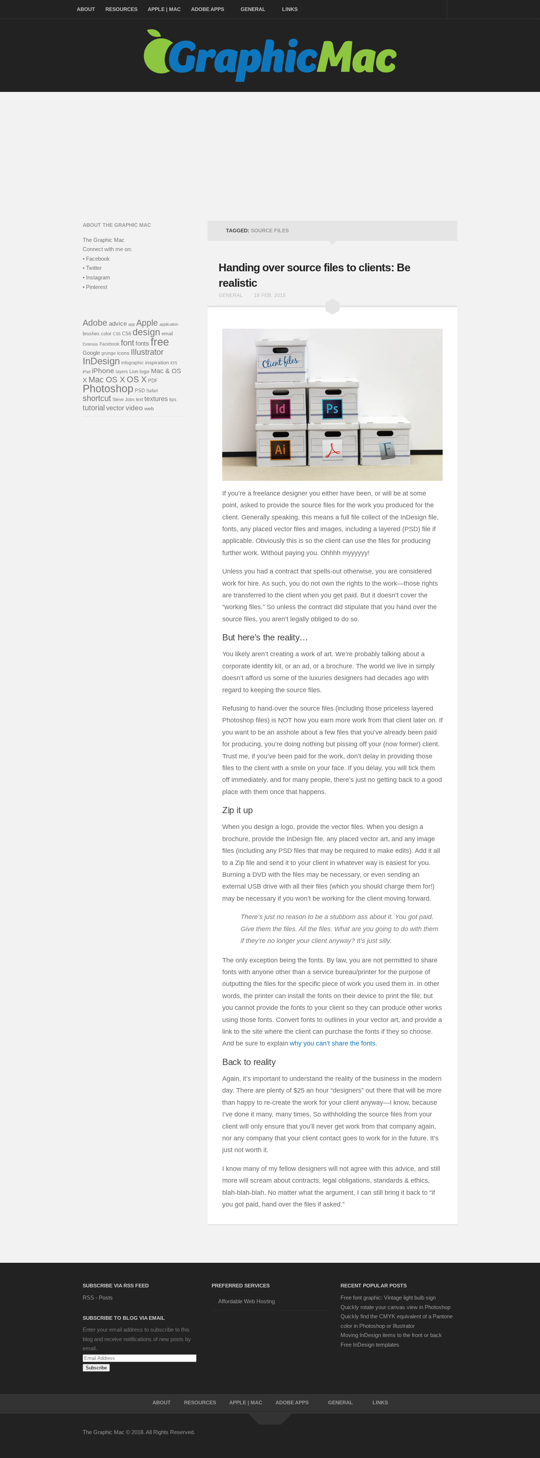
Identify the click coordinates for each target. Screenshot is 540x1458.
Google (91, 353)
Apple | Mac (164, 9)
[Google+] (426, 1437)
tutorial (94, 407)
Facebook (109, 344)
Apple (147, 323)
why (296, 1043)
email (167, 333)
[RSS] (452, 1437)
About (86, 9)
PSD (140, 390)
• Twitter (92, 268)
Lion (133, 371)
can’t (323, 1043)
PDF (153, 380)
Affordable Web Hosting (246, 1301)
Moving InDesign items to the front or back (391, 1335)
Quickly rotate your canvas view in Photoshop (395, 1307)
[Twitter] (399, 1437)
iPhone (103, 371)
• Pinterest (95, 287)
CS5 (116, 334)
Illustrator (147, 352)
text (139, 399)
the (354, 1043)
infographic (132, 362)
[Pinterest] (412, 1437)
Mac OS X (107, 379)
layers (122, 371)
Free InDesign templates (370, 1344)
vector (115, 408)
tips (172, 399)
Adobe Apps (207, 9)
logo (145, 371)
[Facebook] (386, 1437)
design (146, 332)
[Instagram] (439, 1437)
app (131, 324)
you (308, 1043)
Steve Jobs (123, 399)
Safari (152, 390)
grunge (108, 353)
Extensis (90, 344)
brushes (91, 333)
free (160, 342)
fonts (368, 1043)
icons (123, 353)
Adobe (95, 323)
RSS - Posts (98, 1297)
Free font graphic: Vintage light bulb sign (388, 1297)
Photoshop (108, 388)
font (127, 342)
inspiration (157, 362)
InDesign (101, 361)
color (106, 333)
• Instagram (96, 277)
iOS (173, 363)
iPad (86, 371)
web (149, 408)
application (168, 324)
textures (156, 399)
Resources (121, 9)
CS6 (126, 333)
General (253, 9)
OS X (137, 379)
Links (290, 9)
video (134, 408)
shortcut (97, 398)
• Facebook (96, 258)
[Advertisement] (270, 147)
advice (118, 323)
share (340, 1043)
